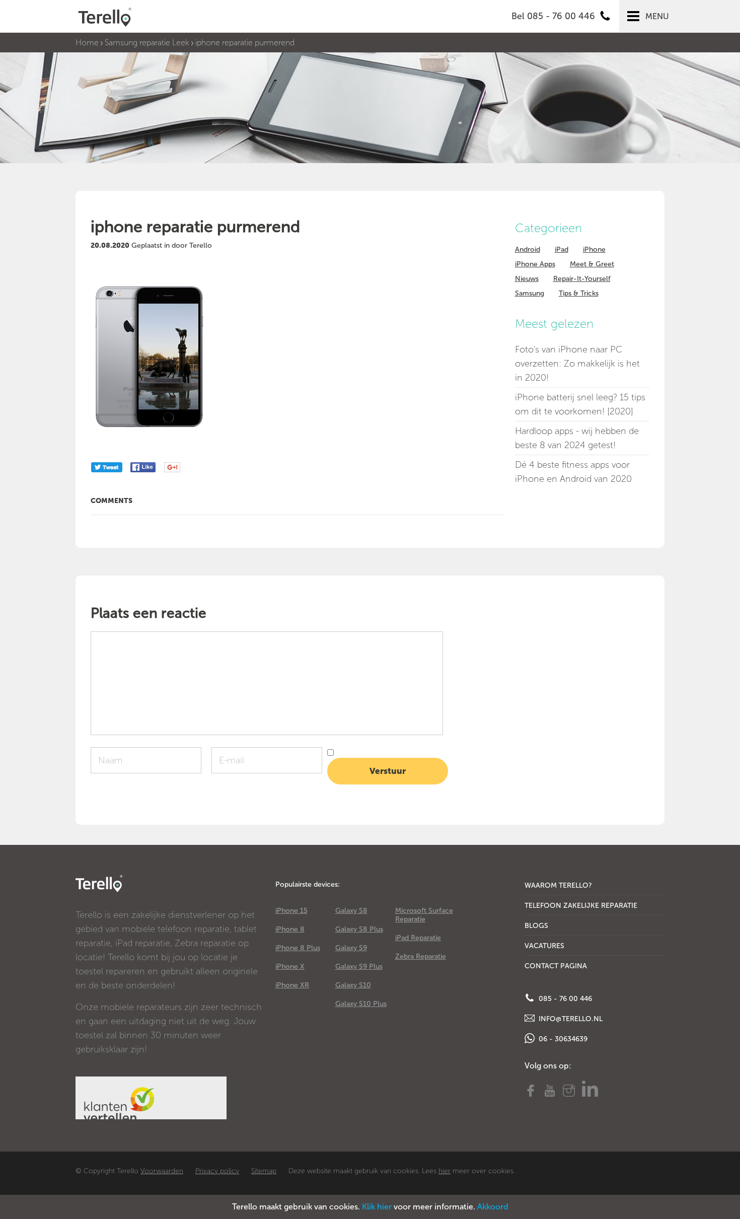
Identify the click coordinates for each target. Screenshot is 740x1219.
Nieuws (527, 278)
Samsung (529, 293)
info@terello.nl (570, 1019)
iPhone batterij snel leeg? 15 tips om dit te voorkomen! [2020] (580, 404)
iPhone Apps (535, 264)
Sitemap (263, 1171)
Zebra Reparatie (420, 956)
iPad (561, 249)
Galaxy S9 (351, 948)
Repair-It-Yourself (582, 278)
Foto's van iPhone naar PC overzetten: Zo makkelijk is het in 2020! (577, 363)
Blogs (536, 925)
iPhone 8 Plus (297, 948)
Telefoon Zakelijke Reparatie (581, 905)
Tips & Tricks (579, 293)
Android (527, 249)
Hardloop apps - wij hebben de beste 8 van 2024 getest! (577, 438)
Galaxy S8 (351, 910)
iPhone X (290, 966)
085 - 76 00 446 (564, 998)
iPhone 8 (290, 929)
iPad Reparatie (418, 938)
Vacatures (544, 946)
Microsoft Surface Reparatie (424, 914)
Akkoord (492, 1206)
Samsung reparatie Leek (147, 42)
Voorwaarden (161, 1171)
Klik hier (377, 1206)
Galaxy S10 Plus (361, 1003)
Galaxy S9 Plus (359, 966)
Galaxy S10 (353, 985)
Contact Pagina (556, 966)
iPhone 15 (291, 910)
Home (87, 42)
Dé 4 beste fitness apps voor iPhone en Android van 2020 (573, 471)
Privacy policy (217, 1171)
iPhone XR (292, 985)
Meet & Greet (592, 264)
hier (444, 1171)
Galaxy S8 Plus (359, 929)
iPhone (594, 249)
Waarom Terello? (558, 885)
